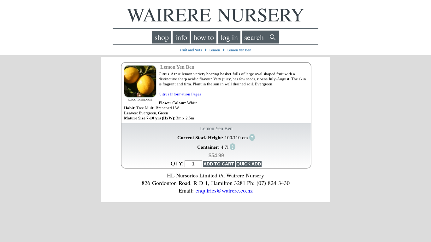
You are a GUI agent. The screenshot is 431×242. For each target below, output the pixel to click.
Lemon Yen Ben (239, 50)
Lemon (215, 50)
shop (161, 37)
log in (229, 37)
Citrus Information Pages (180, 94)
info (181, 37)
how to (203, 37)
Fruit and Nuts (191, 50)
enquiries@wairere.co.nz (224, 190)
